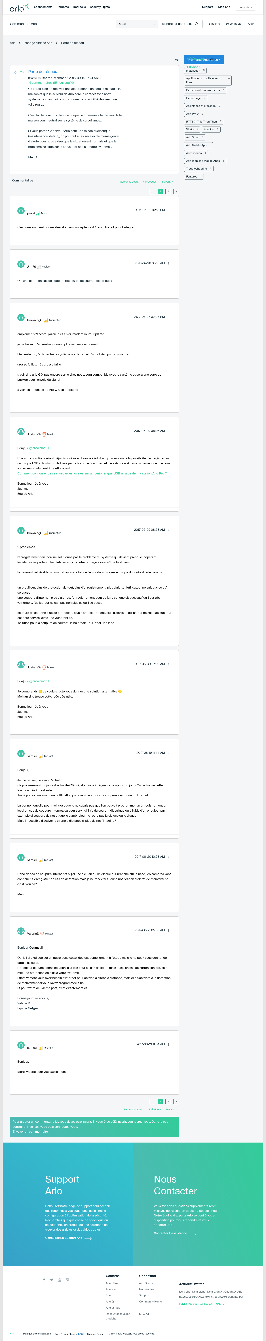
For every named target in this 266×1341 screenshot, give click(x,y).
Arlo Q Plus (113, 1307)
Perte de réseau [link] (72, 43)
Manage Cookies (96, 1334)
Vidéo (190, 129)
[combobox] (180, 24)
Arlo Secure (146, 1283)
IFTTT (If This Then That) (201, 121)
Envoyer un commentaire (30, 1131)
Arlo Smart (192, 137)
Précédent (196, 58)
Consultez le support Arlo (63, 1238)
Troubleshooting (196, 168)
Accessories (194, 153)
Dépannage (193, 98)
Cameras (62, 7)
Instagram (67, 1280)
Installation (193, 70)
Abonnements (43, 7)
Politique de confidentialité (37, 1334)
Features (191, 176)
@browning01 (39, 448)
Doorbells (79, 7)
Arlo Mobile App (196, 145)
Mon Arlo (224, 7)
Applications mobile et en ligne (202, 80)
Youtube (59, 1280)
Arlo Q (110, 1301)
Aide (251, 23)
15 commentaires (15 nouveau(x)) (51, 82)
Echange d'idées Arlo (37, 43)
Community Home (150, 1301)
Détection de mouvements (203, 90)
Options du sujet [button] (177, 60)
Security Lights (100, 7)
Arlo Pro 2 (192, 114)
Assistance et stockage (201, 106)
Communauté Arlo (23, 24)
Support (207, 7)
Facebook (44, 1280)
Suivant (192, 67)
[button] (15, 72)
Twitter (51, 1280)
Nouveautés (146, 1289)
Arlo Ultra (112, 1283)
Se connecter (233, 23)
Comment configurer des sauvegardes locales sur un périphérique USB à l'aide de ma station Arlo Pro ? (92, 473)
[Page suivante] (176, 191)
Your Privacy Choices (66, 1334)
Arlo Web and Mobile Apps (203, 161)
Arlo (13, 43)
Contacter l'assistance (170, 1233)
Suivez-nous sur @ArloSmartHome (200, 1304)
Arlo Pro (209, 129)
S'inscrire (214, 23)
